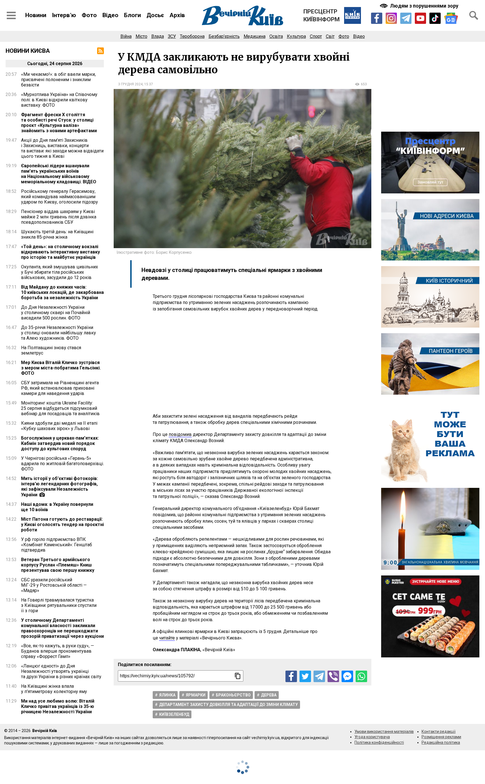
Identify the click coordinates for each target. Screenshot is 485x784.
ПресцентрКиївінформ (321, 15)
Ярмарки (195, 695)
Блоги (132, 15)
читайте (167, 638)
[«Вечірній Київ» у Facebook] (376, 18)
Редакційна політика (441, 742)
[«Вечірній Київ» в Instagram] (391, 18)
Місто (141, 36)
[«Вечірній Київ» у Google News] (451, 18)
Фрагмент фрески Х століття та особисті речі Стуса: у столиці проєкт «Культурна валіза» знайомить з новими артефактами (59, 122)
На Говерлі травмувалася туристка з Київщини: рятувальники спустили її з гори (59, 605)
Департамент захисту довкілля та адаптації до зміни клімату (228, 704)
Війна (126, 36)
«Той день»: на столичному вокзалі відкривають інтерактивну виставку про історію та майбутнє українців (60, 252)
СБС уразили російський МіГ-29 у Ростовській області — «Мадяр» (54, 585)
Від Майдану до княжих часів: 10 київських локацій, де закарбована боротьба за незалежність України (62, 292)
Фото (89, 15)
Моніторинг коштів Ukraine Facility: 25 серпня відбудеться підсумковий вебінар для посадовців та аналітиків (60, 408)
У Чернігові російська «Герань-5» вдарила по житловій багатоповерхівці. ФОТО (62, 464)
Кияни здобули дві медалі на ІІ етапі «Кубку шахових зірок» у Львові (59, 425)
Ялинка (167, 695)
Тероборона (192, 36)
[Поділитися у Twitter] (305, 676)
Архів (177, 15)
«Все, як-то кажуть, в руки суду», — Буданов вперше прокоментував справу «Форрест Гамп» (57, 651)
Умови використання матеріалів (384, 731)
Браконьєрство (233, 695)
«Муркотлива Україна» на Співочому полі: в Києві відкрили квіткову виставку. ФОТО (59, 100)
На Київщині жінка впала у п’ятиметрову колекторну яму (54, 689)
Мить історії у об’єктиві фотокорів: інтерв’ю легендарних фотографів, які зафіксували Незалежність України (59, 486)
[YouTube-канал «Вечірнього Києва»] (420, 18)
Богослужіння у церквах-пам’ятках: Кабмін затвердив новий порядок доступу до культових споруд (60, 443)
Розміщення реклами (441, 737)
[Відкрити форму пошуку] (473, 15)
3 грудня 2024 (130, 84)
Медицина (255, 36)
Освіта (276, 36)
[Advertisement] (242, 362)
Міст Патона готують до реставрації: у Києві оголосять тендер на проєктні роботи (62, 524)
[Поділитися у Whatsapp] (361, 676)
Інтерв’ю (64, 15)
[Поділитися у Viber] (333, 676)
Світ (330, 36)
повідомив (180, 434)
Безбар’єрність (224, 36)
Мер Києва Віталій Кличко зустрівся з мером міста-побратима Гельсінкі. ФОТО (61, 368)
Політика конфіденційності (379, 742)
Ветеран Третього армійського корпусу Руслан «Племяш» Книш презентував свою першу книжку (57, 565)
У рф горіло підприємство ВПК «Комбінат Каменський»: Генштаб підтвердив (56, 545)
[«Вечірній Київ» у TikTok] (435, 18)
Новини (35, 15)
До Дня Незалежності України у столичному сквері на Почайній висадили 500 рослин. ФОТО (55, 313)
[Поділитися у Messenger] (347, 676)
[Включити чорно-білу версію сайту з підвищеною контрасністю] (419, 5)
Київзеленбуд (174, 714)
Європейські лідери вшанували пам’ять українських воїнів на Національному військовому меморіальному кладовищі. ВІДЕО (58, 173)
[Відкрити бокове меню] (11, 15)
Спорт (316, 36)
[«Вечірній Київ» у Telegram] (405, 18)
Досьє (155, 15)
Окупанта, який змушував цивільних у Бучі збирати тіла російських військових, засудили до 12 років (59, 272)
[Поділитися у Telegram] (319, 676)
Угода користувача (372, 737)
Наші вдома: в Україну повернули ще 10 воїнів (57, 507)
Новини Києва (28, 50)
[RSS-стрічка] (100, 50)
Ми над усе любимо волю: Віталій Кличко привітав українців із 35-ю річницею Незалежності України (57, 706)
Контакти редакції (439, 731)
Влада (157, 36)
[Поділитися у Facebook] (291, 676)
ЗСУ (172, 36)
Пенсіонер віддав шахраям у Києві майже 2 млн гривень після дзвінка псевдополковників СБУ (58, 217)
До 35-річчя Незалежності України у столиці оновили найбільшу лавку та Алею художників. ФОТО (58, 333)
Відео (110, 15)
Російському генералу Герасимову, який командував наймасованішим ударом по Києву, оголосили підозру (59, 197)
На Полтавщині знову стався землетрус (51, 350)
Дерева (268, 695)
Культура (296, 36)
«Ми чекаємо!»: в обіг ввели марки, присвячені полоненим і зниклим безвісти (58, 80)
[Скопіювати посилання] (237, 676)
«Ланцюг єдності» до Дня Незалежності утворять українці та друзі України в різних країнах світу (61, 671)
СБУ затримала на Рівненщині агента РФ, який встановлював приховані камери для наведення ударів (60, 388)
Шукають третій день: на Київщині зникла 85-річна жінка (57, 234)
